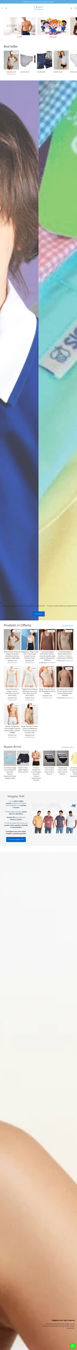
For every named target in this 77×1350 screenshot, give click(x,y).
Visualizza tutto (67, 626)
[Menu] (2, 8)
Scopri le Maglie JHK (16, 839)
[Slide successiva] (71, 28)
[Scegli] (16, 66)
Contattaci (38, 614)
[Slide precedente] (6, 640)
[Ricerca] (6, 8)
